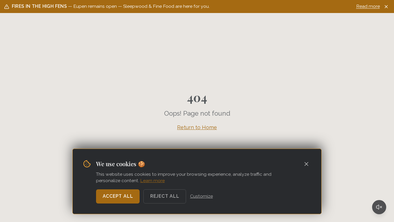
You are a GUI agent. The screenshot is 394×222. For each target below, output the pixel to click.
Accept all (118, 196)
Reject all (164, 196)
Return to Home (197, 127)
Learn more (152, 180)
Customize (201, 196)
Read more (368, 6)
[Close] (386, 6)
